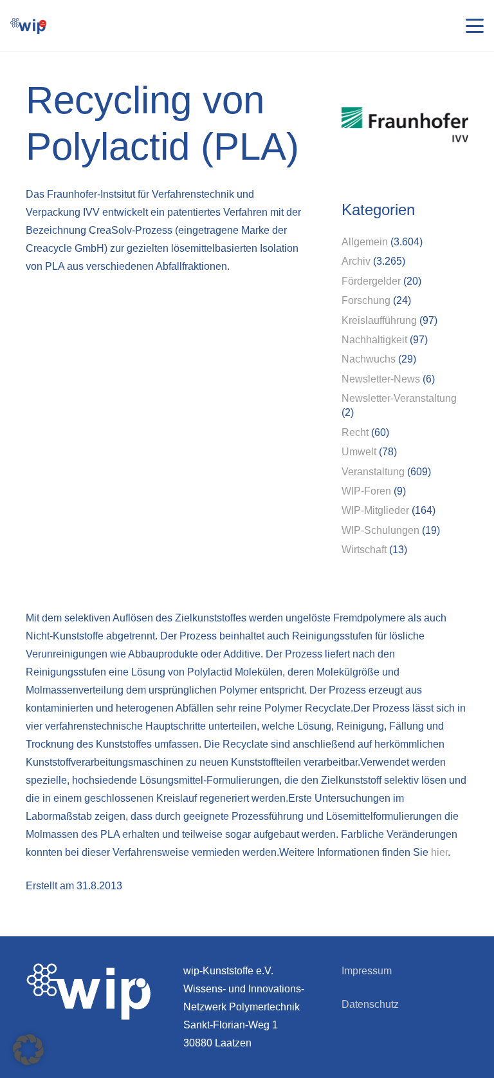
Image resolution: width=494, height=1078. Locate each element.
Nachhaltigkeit (374, 339)
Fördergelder (371, 281)
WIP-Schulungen (380, 530)
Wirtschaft (364, 549)
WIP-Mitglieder (375, 510)
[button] (474, 26)
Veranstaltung (373, 471)
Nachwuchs (369, 359)
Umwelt (359, 451)
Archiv (356, 261)
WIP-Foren (366, 491)
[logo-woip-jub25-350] (28, 26)
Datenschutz (370, 1004)
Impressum (367, 970)
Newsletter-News (381, 379)
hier (439, 852)
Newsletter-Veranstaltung (399, 398)
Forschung (366, 300)
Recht (355, 432)
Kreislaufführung (379, 320)
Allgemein (365, 241)
